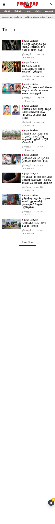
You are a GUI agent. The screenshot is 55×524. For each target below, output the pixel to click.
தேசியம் (18, 11)
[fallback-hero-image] (12, 49)
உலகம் (28, 11)
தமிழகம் (7, 11)
